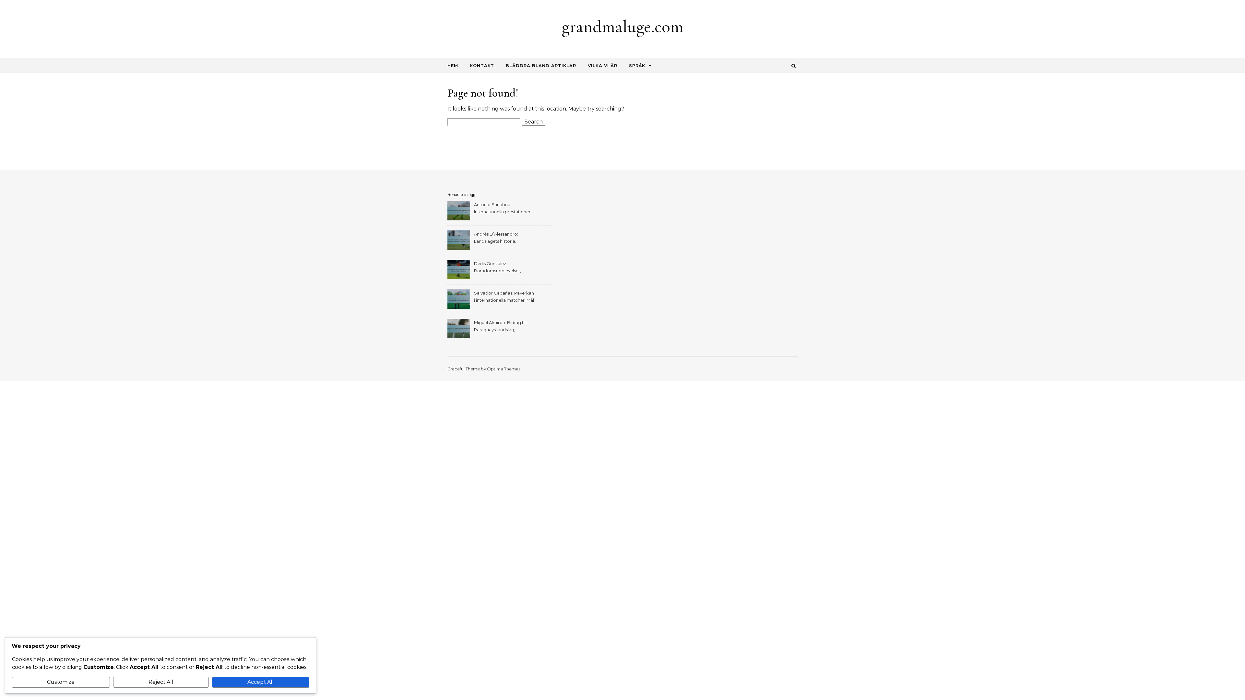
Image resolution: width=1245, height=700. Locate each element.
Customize (61, 682)
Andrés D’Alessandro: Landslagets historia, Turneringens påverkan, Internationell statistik (498, 238)
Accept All (260, 682)
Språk (637, 65)
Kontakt (482, 65)
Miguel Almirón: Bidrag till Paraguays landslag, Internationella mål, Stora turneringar (500, 327)
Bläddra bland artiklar (541, 65)
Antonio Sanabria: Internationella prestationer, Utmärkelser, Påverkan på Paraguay (502, 209)
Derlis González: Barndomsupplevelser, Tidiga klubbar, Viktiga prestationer (497, 268)
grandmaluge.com (622, 26)
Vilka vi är (602, 65)
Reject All (160, 682)
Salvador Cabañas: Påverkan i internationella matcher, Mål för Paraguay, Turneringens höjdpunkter (504, 297)
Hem (452, 65)
